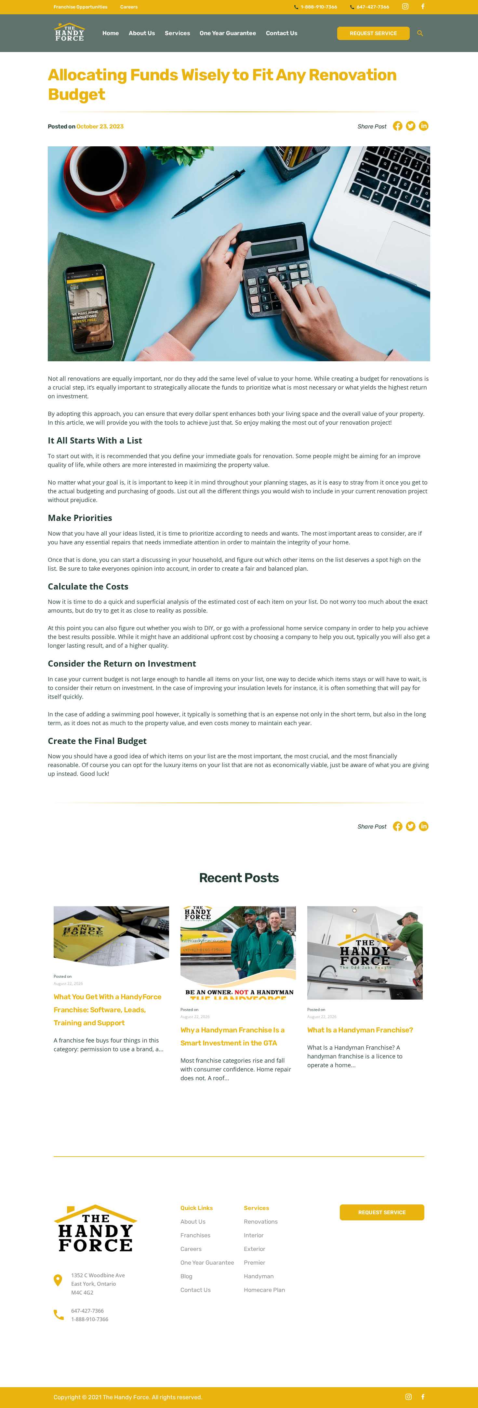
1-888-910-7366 (318, 7)
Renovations (261, 1221)
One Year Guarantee (228, 33)
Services (177, 33)
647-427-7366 (372, 7)
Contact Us (282, 33)
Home (110, 33)
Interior (254, 1235)
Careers (129, 7)
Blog (186, 1276)
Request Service (373, 33)
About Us (142, 33)
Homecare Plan (264, 1290)
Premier (254, 1262)
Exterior (254, 1249)
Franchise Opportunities (80, 7)
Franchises (195, 1235)
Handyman (259, 1276)
